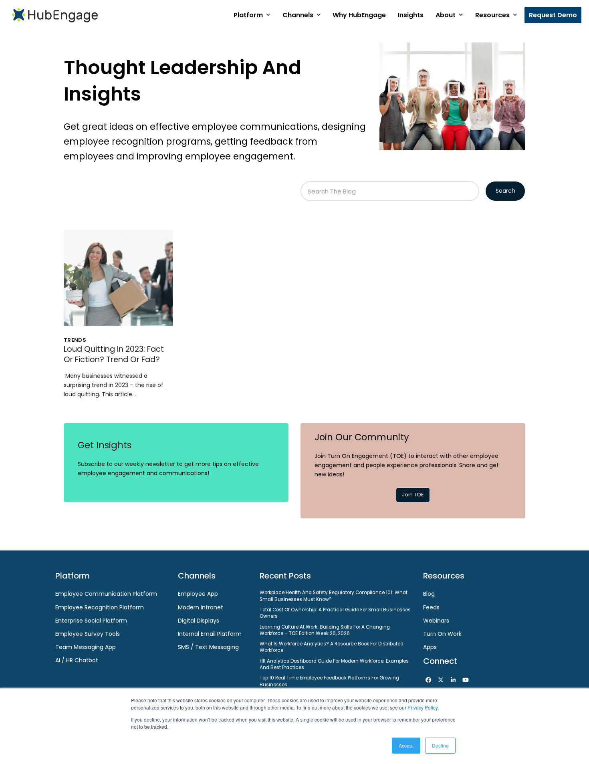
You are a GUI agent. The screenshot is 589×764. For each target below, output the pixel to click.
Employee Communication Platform (106, 594)
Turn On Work (442, 634)
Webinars (436, 621)
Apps (430, 647)
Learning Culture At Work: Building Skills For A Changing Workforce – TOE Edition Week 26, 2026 (325, 630)
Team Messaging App (85, 647)
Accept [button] (406, 745)
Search (505, 191)
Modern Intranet (200, 607)
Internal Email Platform (210, 634)
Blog (429, 594)
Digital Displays (198, 621)
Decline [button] (440, 745)
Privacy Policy (422, 707)
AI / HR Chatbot (76, 660)
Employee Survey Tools (87, 634)
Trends (75, 340)
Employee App (198, 594)
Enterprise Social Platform (91, 621)
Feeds (431, 607)
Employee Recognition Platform (99, 607)
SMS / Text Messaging (208, 647)
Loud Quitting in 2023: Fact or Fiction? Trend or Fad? (114, 354)
